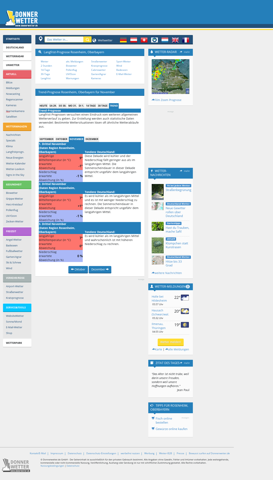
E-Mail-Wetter (14, 327)
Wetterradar (15, 56)
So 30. (62, 105)
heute (43, 105)
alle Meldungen (178, 349)
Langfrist (46, 78)
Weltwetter (105, 40)
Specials (10, 140)
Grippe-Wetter (14, 198)
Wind (9, 268)
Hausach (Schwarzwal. (160, 312)
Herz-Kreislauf (14, 204)
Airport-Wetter (14, 286)
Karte (158, 349)
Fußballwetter (14, 251)
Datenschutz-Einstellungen (101, 453)
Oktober (61, 139)
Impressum (57, 453)
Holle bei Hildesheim (159, 298)
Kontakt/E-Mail (38, 453)
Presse (180, 453)
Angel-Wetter (14, 239)
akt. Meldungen (74, 61)
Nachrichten (13, 135)
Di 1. (81, 105)
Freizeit (11, 231)
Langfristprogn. (15, 152)
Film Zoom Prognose (167, 100)
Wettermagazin (16, 126)
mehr (187, 52)
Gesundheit (14, 184)
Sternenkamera (15, 111)
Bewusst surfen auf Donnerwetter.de (209, 453)
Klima (9, 146)
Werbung (149, 453)
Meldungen (13, 88)
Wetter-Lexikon (15, 169)
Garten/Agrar (14, 257)
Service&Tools (16, 307)
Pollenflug (12, 210)
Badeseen (12, 245)
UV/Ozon (11, 216)
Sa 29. (53, 105)
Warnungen (72, 78)
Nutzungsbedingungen (52, 465)
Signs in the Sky (15, 175)
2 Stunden (46, 65)
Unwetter (12, 65)
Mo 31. (72, 105)
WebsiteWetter (15, 316)
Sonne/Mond (14, 321)
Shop (9, 333)
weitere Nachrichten (168, 273)
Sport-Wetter (123, 61)
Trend (114, 105)
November (76, 139)
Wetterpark (14, 343)
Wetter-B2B (165, 453)
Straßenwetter (14, 292)
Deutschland (15, 47)
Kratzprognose (15, 298)
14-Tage (45, 70)
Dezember (92, 139)
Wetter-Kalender (16, 163)
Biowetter (12, 193)
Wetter (44, 61)
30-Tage (45, 74)
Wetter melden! (170, 342)
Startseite (13, 39)
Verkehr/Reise (15, 278)
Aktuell (11, 74)
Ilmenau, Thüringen (159, 326)
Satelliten (11, 116)
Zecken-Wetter (14, 221)
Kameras (11, 105)
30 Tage (103, 105)
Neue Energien (14, 157)
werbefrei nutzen (130, 453)
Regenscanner (14, 99)
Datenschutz (75, 453)
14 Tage (91, 105)
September (47, 139)
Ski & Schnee (13, 262)
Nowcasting (13, 94)
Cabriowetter (98, 70)
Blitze (9, 82)
